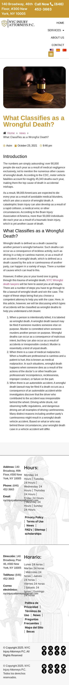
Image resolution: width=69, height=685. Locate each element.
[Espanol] (58, 50)
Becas (30, 631)
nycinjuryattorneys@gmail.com (20, 500)
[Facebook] (44, 648)
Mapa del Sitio (34, 627)
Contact (58, 45)
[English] (52, 50)
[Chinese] (64, 50)
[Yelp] (57, 653)
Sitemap (39, 529)
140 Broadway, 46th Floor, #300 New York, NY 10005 (17, 9)
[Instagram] (50, 648)
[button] (51, 54)
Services (54, 30)
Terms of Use (34, 521)
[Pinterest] (63, 653)
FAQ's (28, 529)
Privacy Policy (34, 517)
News (30, 525)
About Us (57, 37)
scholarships (33, 533)
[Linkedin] (50, 653)
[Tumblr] (44, 653)
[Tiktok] (57, 648)
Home (60, 23)
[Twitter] (63, 648)
